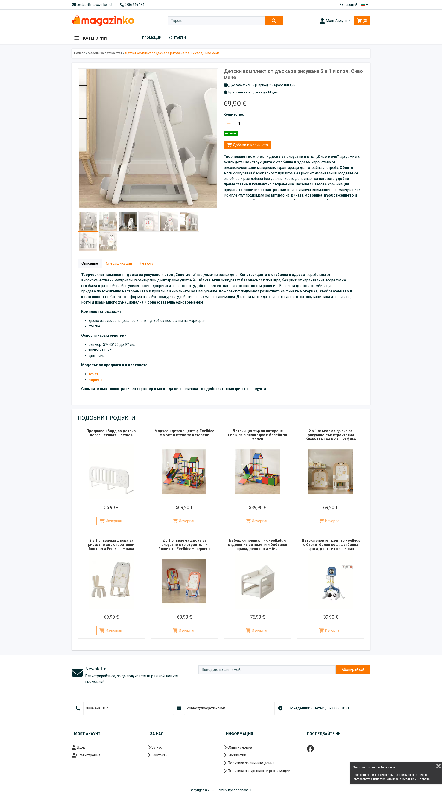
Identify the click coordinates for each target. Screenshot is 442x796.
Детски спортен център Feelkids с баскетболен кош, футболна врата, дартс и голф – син (330, 544)
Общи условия (239, 747)
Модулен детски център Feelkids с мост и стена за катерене (184, 433)
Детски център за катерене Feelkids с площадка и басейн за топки (257, 435)
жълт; (94, 374)
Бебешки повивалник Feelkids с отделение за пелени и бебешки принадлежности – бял (257, 544)
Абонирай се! (353, 669)
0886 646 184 (134, 4)
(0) (364, 20)
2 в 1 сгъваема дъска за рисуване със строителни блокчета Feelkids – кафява (330, 435)
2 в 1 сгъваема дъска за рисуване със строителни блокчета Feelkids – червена (184, 544)
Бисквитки (236, 755)
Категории (94, 38)
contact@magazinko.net (94, 4)
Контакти (177, 38)
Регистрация (88, 755)
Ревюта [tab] (146, 263)
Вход (80, 747)
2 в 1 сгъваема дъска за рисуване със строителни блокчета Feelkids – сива (111, 544)
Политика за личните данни (250, 763)
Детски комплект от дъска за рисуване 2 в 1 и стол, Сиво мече (172, 53)
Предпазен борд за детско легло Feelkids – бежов (111, 433)
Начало (79, 53)
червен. (95, 379)
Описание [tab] (89, 263)
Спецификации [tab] (119, 263)
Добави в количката (250, 145)
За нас (156, 747)
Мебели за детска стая (105, 53)
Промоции (151, 38)
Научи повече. (420, 779)
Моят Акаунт (336, 20)
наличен (231, 133)
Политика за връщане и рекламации (258, 771)
